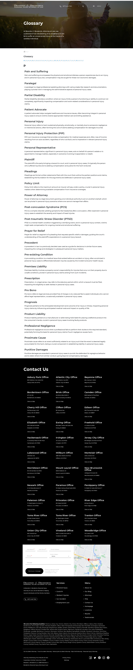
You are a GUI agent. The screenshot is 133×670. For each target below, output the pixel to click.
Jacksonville (53, 629)
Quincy (95, 637)
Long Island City (28, 637)
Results (87, 614)
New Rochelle (86, 625)
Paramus (48, 624)
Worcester (54, 631)
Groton (54, 638)
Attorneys (88, 595)
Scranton (47, 631)
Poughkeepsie (38, 637)
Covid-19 (59, 591)
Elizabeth (53, 625)
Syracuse (74, 633)
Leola (93, 629)
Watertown (40, 638)
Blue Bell (90, 638)
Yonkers (65, 627)
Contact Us (89, 603)
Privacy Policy (66, 657)
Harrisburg (78, 629)
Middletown (31, 627)
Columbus (96, 631)
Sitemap (66, 660)
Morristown (66, 635)
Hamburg (67, 638)
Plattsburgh (27, 638)
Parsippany (27, 633)
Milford (33, 629)
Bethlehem (40, 631)
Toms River (103, 631)
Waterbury (99, 633)
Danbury (79, 627)
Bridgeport (27, 629)
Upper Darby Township (36, 635)
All (24, 60)
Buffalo (60, 627)
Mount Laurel (83, 638)
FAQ (86, 599)
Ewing (39, 633)
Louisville (82, 631)
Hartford (96, 627)
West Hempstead (66, 625)
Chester (33, 638)
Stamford (91, 627)
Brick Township (98, 635)
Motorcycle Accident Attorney (61, 651)
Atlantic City (68, 624)
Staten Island (63, 633)
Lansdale (33, 631)
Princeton (63, 637)
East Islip (38, 627)
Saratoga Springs (54, 637)
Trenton (61, 624)
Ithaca (81, 637)
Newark (47, 625)
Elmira (25, 627)
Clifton (59, 625)
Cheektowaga (88, 637)
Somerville (60, 638)
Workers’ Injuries (62, 595)
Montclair (51, 635)
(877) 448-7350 (67, 6)
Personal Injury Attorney (90, 651)
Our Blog (88, 591)
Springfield (75, 631)
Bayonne (73, 635)
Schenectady (77, 625)
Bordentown (27, 625)
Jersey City (54, 624)
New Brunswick (82, 635)
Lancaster (85, 629)
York (77, 637)
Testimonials (89, 617)
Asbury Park (93, 624)
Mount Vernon (91, 633)
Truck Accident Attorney (44, 651)
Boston (26, 635)
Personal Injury (62, 588)
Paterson (33, 633)
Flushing (106, 635)
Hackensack (74, 638)
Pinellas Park (45, 629)
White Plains (72, 627)
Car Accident (61, 599)
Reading (106, 633)
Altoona (45, 635)
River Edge (35, 625)
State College (71, 637)
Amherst (46, 637)
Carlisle (100, 637)
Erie (89, 629)
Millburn (86, 624)
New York (50, 633)
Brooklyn (44, 633)
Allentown (71, 629)
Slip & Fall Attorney (76, 651)
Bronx (84, 633)
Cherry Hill (75, 624)
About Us (88, 588)
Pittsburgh (27, 631)
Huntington (94, 625)
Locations (88, 610)
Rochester (102, 625)
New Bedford (68, 631)
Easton (65, 629)
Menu (99, 6)
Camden (42, 625)
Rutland (60, 629)
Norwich (38, 629)
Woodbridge (59, 635)
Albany (56, 633)
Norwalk (84, 627)
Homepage (89, 606)
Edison (81, 624)
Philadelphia (99, 629)
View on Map (59, 386)
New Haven (103, 627)
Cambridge (47, 638)
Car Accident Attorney (30, 651)
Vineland (100, 624)
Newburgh (45, 627)
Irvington (90, 635)
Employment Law (62, 603)
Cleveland (89, 631)
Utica (69, 633)
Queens (79, 633)
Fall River (60, 631)
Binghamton (53, 627)
